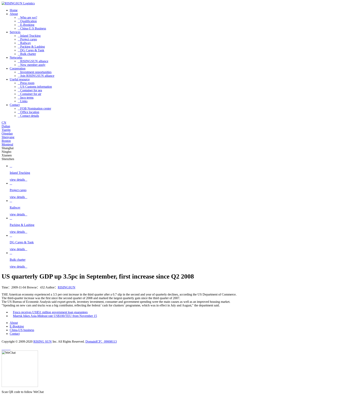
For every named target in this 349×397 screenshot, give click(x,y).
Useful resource (20, 79)
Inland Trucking (29, 35)
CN (4, 122)
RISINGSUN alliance (33, 61)
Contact (15, 105)
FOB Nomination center (34, 108)
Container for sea (30, 90)
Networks (16, 57)
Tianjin (6, 130)
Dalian (6, 126)
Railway (24, 43)
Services (15, 32)
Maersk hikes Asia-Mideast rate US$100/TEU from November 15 (55, 316)
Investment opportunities (35, 72)
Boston (6, 141)
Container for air (29, 94)
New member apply (31, 65)
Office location (28, 112)
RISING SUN (42, 341)
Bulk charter (27, 54)
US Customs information (35, 86)
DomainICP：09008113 (101, 341)
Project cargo (27, 39)
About (14, 14)
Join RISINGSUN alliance (36, 75)
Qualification (27, 21)
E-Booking (26, 24)
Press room (26, 83)
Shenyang (8, 137)
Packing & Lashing (31, 46)
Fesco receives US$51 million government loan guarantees (50, 312)
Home (14, 10)
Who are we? (27, 17)
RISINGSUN (66, 287)
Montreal (7, 144)
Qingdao (7, 133)
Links (22, 101)
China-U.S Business (32, 28)
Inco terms (26, 97)
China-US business (22, 330)
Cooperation (17, 68)
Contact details (28, 115)
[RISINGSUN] (18, 3)
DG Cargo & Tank (31, 50)
